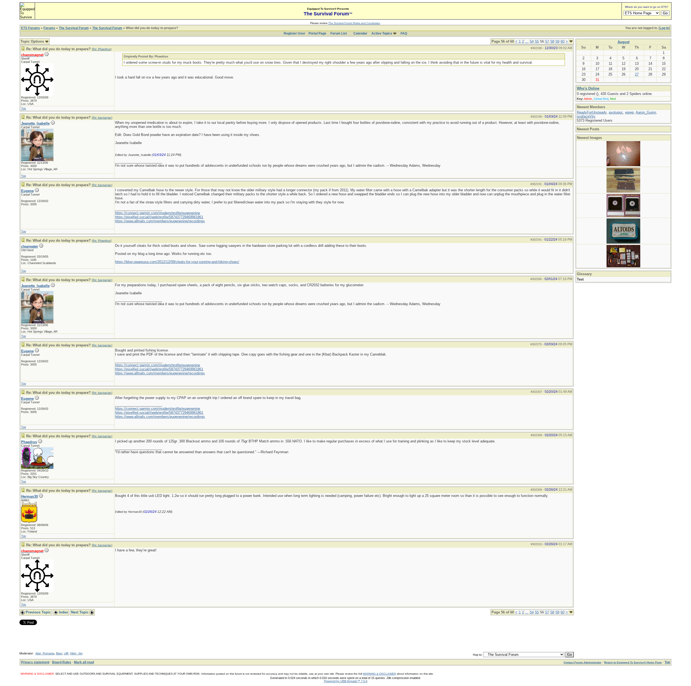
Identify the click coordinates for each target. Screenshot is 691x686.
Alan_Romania (44, 653)
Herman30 (29, 496)
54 (532, 41)
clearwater (29, 246)
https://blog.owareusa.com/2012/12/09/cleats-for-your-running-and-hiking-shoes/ (177, 262)
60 (562, 41)
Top (23, 108)
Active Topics (381, 33)
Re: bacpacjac (102, 117)
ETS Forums (30, 28)
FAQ (404, 33)
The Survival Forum (74, 28)
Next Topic (80, 612)
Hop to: (477, 654)
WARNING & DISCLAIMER (379, 673)
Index (63, 612)
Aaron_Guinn (646, 112)
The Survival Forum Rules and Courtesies (354, 23)
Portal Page (317, 33)
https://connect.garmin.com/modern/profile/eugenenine (157, 213)
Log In (664, 28)
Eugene (27, 191)
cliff (66, 653)
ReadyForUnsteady (592, 112)
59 (557, 41)
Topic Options (33, 41)
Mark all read (84, 662)
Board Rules (61, 662)
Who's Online (588, 88)
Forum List (338, 33)
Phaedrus (29, 442)
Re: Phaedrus (102, 49)
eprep (629, 112)
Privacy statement (35, 662)
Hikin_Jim (76, 653)
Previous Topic (38, 612)
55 (537, 41)
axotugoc (616, 112)
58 (552, 41)
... (527, 41)
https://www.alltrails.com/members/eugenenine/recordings (160, 221)
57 (547, 41)
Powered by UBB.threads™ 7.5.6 (345, 681)
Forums (49, 28)
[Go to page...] (571, 41)
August (623, 42)
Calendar (360, 33)
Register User (294, 33)
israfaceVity (586, 116)
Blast (59, 653)
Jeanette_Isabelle (35, 123)
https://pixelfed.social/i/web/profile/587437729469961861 (159, 217)
